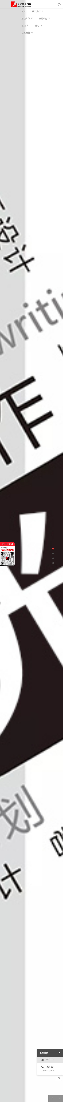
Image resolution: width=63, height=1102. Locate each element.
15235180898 (47, 1070)
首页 (24, 11)
